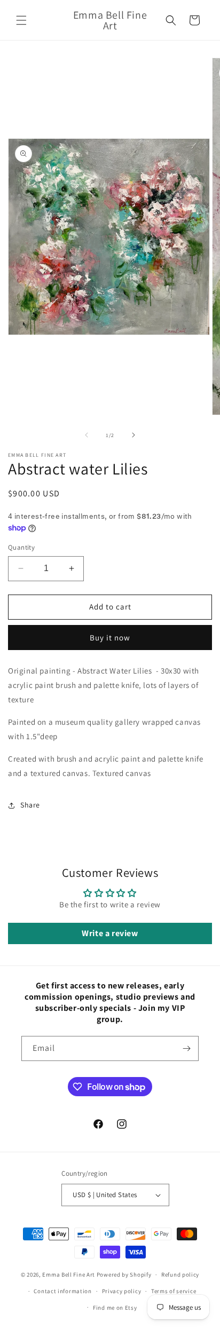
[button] (21, 20)
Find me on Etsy (115, 1307)
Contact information (62, 1291)
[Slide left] (86, 435)
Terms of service (173, 1291)
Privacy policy (122, 1291)
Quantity (21, 547)
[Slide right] (133, 435)
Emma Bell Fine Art (68, 1274)
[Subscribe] (186, 1048)
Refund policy (180, 1274)
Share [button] (30, 805)
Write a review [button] (110, 933)
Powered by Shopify (124, 1274)
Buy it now (110, 637)
